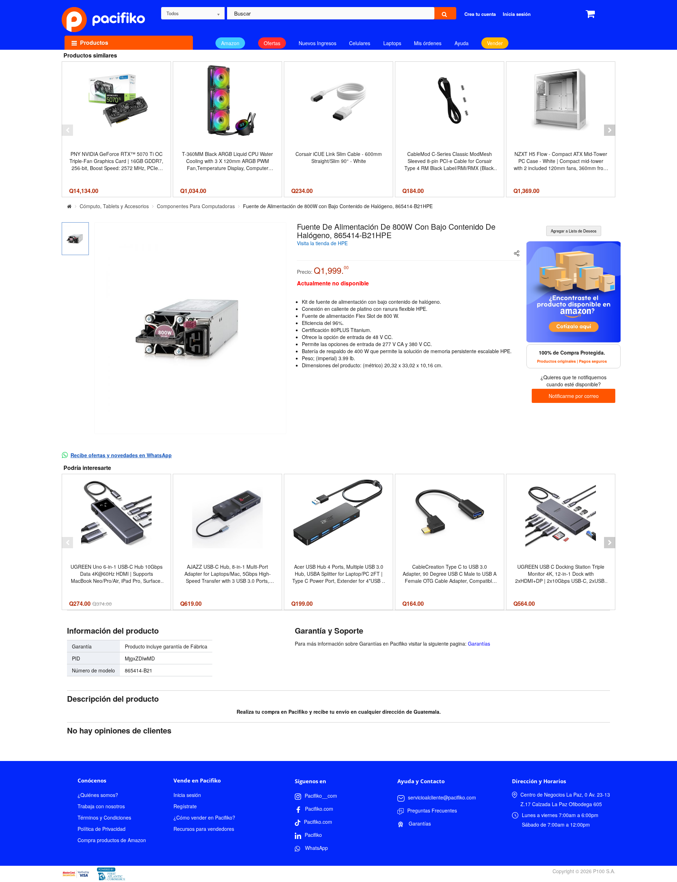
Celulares (359, 43)
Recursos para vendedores (203, 828)
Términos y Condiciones (104, 817)
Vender (495, 43)
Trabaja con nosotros (101, 806)
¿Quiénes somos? (98, 794)
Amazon (230, 43)
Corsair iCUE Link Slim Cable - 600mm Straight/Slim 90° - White (338, 157)
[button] (67, 130)
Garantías (479, 643)
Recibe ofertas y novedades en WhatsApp (121, 455)
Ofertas (272, 43)
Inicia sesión (187, 794)
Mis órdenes (427, 43)
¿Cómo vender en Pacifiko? (204, 817)
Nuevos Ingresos (317, 43)
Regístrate (185, 806)
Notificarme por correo (574, 395)
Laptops (392, 43)
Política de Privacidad (102, 828)
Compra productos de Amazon (112, 840)
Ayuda (462, 43)
